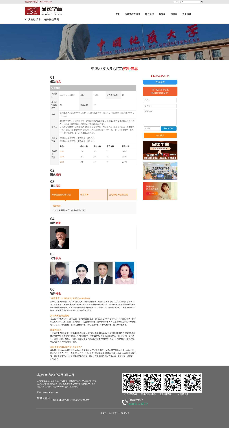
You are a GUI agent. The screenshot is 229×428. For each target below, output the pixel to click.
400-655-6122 (161, 76)
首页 (118, 14)
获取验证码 (168, 128)
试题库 (174, 14)
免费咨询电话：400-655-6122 (38, 2)
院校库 (162, 14)
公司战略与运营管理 (118, 194)
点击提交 (160, 135)
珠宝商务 (84, 194)
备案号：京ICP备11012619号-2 (114, 413)
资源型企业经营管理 (61, 194)
